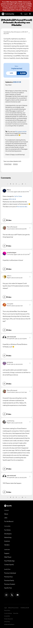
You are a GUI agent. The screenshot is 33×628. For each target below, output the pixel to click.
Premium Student (9, 584)
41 (22, 184)
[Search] (21, 14)
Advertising (7, 537)
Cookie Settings (8, 613)
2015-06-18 (12, 199)
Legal (5, 607)
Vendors (7, 545)
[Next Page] (25, 184)
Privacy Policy (7, 610)
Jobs (5, 518)
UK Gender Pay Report (9, 624)
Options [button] (29, 32)
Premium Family (9, 580)
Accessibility (7, 616)
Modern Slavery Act (8, 619)
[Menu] (30, 14)
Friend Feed (7, 164)
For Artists (7, 530)
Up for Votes (18, 196)
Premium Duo (8, 577)
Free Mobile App (9, 561)
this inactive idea (22, 207)
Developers (8, 534)
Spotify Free (8, 588)
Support (6, 553)
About (6, 514)
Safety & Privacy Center (13, 607)
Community (9, 14)
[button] (11, 73)
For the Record (8, 521)
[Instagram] (6, 595)
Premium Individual (10, 573)
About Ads (15, 613)
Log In (26, 14)
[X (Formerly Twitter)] (12, 595)
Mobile (15, 164)
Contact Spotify (9, 564)
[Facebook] (17, 595)
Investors (7, 541)
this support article (20, 131)
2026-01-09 (17, 82)
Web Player (7, 557)
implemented (16, 68)
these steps (6, 10)
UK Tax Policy (7, 621)
